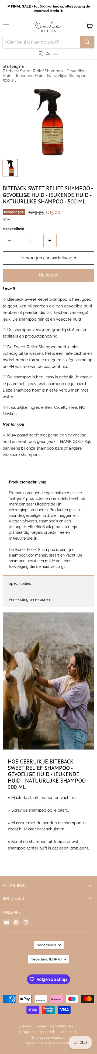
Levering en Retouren (55, 1026)
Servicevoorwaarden (48, 1037)
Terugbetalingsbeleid (36, 1032)
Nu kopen (48, 275)
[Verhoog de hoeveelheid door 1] (50, 240)
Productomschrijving (27, 482)
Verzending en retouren (29, 599)
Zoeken (24, 1026)
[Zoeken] (87, 42)
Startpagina (13, 66)
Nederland (45, 959)
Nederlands (46, 945)
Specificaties (20, 583)
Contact (66, 1032)
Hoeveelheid (13, 229)
